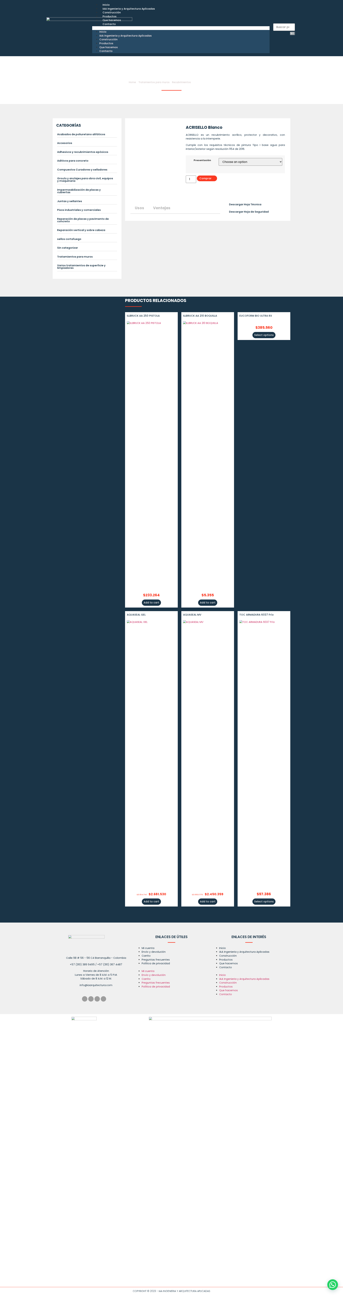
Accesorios (64, 143)
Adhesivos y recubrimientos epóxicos (82, 152)
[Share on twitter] (189, 194)
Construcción (112, 12)
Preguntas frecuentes (156, 959)
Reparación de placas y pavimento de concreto (83, 220)
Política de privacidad (156, 963)
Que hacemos (112, 20)
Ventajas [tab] (161, 207)
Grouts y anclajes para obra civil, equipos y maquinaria (85, 180)
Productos (109, 16)
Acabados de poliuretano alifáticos (81, 134)
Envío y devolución (154, 952)
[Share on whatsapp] (204, 194)
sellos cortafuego (69, 239)
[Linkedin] (97, 999)
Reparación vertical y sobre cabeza (81, 230)
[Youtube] (103, 999)
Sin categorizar (67, 248)
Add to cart (151, 602)
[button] (181, 28)
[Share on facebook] (186, 194)
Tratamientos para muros (154, 82)
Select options (264, 335)
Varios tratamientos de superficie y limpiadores (81, 267)
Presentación (202, 160)
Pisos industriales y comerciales (79, 210)
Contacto (109, 24)
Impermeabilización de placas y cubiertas (79, 191)
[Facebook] (84, 999)
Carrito (146, 956)
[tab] (87, 135)
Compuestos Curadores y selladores (82, 169)
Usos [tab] (139, 207)
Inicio (106, 5)
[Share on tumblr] (200, 194)
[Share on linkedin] (193, 194)
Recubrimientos (181, 82)
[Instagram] (91, 999)
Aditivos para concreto (72, 160)
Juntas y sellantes (69, 201)
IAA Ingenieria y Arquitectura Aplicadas (129, 9)
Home (132, 82)
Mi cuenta (148, 948)
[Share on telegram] (197, 194)
